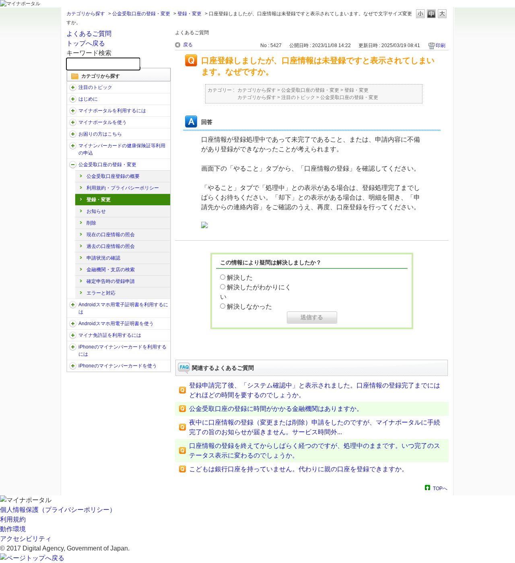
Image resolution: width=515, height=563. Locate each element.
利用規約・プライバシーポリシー (123, 188)
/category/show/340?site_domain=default (72, 347)
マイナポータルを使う (102, 122)
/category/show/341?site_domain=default (72, 365)
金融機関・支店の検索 (111, 269)
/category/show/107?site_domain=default (72, 145)
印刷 (440, 45)
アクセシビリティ (26, 538)
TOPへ (440, 488)
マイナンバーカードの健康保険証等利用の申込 (121, 149)
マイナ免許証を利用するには (109, 335)
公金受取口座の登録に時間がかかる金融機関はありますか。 (276, 408)
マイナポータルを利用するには (112, 110)
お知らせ (96, 211)
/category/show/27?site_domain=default (72, 134)
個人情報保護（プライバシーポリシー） (58, 509)
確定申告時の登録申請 (111, 281)
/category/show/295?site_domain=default (72, 335)
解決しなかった (249, 306)
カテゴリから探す (85, 13)
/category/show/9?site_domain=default (72, 110)
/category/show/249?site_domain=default (72, 304)
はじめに (88, 99)
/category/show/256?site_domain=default (72, 323)
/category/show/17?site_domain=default (72, 122)
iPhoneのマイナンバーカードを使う (117, 366)
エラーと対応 (101, 293)
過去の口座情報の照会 (111, 246)
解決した (240, 277)
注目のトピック (95, 87)
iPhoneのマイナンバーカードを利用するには (122, 350)
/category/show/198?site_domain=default (72, 87)
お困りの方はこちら (100, 134)
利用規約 (13, 519)
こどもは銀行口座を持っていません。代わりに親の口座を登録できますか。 (298, 469)
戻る (188, 44)
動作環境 (13, 529)
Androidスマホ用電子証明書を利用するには (123, 308)
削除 (91, 223)
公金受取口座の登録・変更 (141, 13)
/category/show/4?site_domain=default (72, 99)
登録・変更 (189, 13)
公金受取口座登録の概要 (113, 176)
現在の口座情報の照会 (111, 234)
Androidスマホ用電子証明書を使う (116, 323)
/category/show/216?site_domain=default (72, 164)
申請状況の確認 (103, 258)
